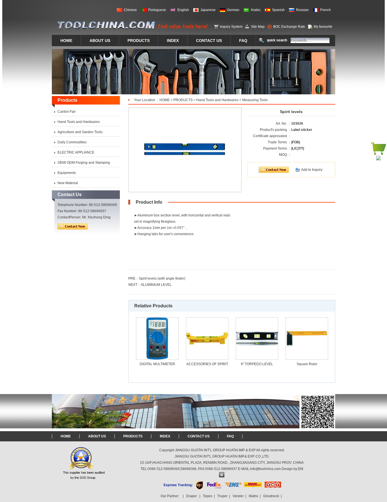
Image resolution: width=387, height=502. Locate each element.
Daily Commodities (72, 142)
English (183, 10)
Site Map (258, 27)
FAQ (230, 436)
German (233, 10)
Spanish (278, 10)
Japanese (208, 10)
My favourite (323, 27)
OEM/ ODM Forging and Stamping (84, 163)
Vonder (238, 496)
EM (300, 469)
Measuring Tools (255, 100)
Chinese (130, 10)
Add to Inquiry (311, 170)
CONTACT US (199, 436)
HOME (165, 100)
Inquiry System (231, 27)
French (325, 10)
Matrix (253, 496)
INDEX (165, 436)
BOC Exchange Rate (289, 27)
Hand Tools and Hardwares (217, 100)
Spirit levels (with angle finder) (162, 278)
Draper (191, 496)
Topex (207, 496)
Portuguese (157, 10)
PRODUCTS (183, 100)
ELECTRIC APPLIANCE (76, 152)
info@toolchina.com (265, 469)
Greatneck (271, 496)
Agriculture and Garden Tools (80, 132)
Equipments (67, 173)
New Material (68, 183)
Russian (302, 10)
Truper (222, 496)
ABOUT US (97, 436)
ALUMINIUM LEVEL (156, 285)
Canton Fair (67, 112)
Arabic (256, 10)
